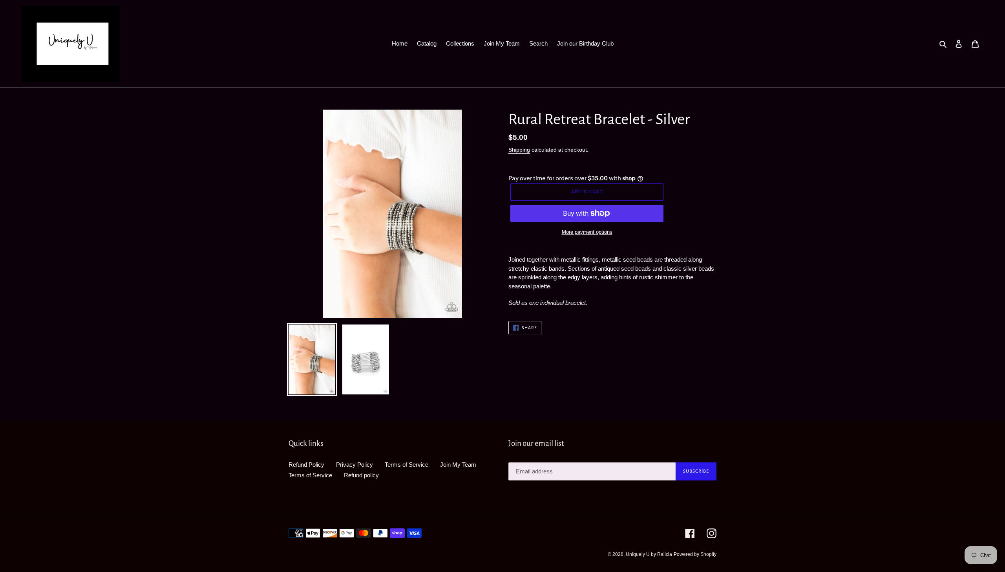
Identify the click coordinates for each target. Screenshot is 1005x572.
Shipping (519, 150)
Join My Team (458, 464)
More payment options (587, 232)
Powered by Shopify (695, 554)
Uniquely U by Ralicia (649, 554)
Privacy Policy (354, 464)
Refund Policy (306, 464)
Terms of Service (406, 464)
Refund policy (361, 475)
